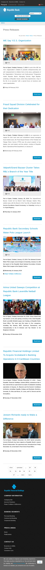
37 (14, 475)
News (31, 35)
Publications (8, 534)
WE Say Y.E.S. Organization (17, 40)
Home (27, 35)
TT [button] (41, 4)
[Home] (11, 9)
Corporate (21, 4)
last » (30, 475)
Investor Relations (9, 502)
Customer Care (8, 550)
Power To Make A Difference (12, 274)
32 (15, 471)
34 (24, 471)
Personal (4, 4)
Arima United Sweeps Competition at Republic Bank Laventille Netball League (21, 291)
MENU (3, 23)
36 (34, 471)
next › (23, 475)
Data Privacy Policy (19, 563)
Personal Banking (9, 516)
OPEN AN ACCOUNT (22, 16)
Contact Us (22, 2)
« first (11, 467)
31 (10, 471)
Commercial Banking (10, 518)
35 (29, 471)
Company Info (4, 2)
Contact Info (7, 548)
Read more (37, 94)
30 (35, 467)
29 (30, 467)
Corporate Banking (9, 520)
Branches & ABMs (13, 2)
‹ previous (19, 467)
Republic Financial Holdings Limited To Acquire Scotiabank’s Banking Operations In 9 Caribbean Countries (21, 355)
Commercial (12, 4)
